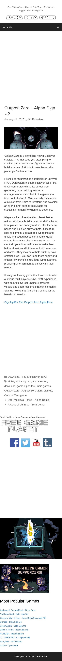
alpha (11, 381)
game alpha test (26, 386)
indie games (44, 386)
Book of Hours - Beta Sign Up (14, 629)
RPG (44, 376)
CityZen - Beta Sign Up (11, 622)
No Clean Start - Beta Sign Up (14, 614)
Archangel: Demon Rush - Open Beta (17, 610)
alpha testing (39, 381)
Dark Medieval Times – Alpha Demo (28, 399)
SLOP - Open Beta (9, 645)
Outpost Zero (11, 390)
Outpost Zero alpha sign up (36, 390)
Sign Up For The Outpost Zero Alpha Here (28, 302)
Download (13, 376)
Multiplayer (33, 376)
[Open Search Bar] (57, 27)
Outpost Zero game (15, 395)
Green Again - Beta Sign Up (13, 626)
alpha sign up (23, 381)
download (9, 386)
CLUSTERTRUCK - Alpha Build (15, 637)
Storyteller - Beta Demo (11, 641)
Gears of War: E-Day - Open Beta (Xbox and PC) (23, 618)
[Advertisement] (31, 66)
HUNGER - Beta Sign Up (12, 633)
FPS (23, 376)
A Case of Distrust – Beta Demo (26, 404)
